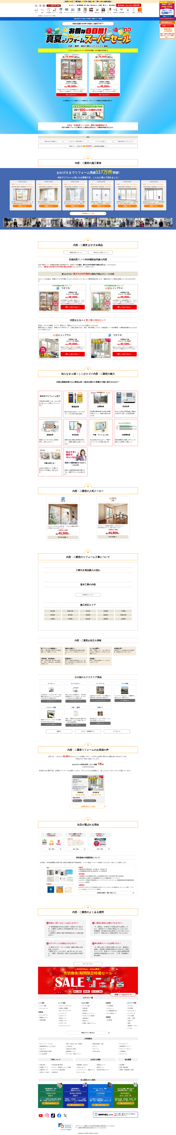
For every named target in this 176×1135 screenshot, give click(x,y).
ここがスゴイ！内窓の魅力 (75, 141)
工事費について (44, 1067)
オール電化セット (112, 1013)
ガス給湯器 (110, 1005)
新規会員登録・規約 (98, 1044)
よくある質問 (43, 1053)
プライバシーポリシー (125, 1049)
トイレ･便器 (43, 1005)
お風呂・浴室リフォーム (89, 1023)
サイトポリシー (124, 1044)
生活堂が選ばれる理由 (46, 1051)
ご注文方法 (69, 1046)
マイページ (96, 1049)
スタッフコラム (81, 1072)
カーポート (131, 1005)
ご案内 (87, 5)
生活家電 (109, 1020)
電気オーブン (62, 1018)
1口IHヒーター (63, 1020)
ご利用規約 (122, 1051)
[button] (65, 1127)
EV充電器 (130, 1008)
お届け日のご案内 (71, 1049)
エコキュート (110, 1008)
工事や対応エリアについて (125, 141)
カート (106, 5)
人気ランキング (81, 1067)
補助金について (101, 1065)
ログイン (73, 5)
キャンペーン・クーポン (46, 1044)
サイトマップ (123, 1053)
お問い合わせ (96, 1051)
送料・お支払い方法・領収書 (74, 1044)
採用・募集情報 (124, 1067)
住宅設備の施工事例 (57, 1065)
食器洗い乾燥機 (63, 1008)
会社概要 (122, 1065)
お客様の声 (55, 1072)
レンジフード (62, 1013)
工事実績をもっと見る (88, 213)
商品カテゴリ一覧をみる (88, 1032)
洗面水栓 (85, 1008)
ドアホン (116, 731)
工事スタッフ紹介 (44, 1072)
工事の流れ (43, 1065)
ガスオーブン (62, 1015)
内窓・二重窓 (131, 1018)
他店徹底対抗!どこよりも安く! (48, 1046)
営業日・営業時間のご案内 (127, 1069)
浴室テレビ (86, 1020)
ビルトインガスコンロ (65, 1005)
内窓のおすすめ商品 (50, 141)
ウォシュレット (44, 1008)
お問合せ (113, 5)
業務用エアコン (44, 1017)
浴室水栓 (85, 1010)
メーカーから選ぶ (100, 141)
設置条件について (87, 594)
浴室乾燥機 (43, 1020)
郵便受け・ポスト (133, 1025)
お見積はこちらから (167, 25)
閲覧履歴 (80, 5)
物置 (58, 731)
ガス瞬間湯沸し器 (112, 1010)
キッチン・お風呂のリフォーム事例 (61, 1067)
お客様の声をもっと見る (88, 806)
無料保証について (71, 1051)
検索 (100, 5)
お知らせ (94, 5)
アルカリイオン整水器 (89, 1015)
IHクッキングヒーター (65, 1010)
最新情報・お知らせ (82, 1065)
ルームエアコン (44, 1015)
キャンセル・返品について (73, 1053)
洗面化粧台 (86, 1018)
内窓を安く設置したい (99, 252)
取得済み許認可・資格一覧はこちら (106, 892)
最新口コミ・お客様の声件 (87, 146)
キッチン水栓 (86, 1005)
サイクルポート (132, 1010)
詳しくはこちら (87, 963)
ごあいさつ (43, 1049)
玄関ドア (130, 1020)
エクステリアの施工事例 (58, 1069)
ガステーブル (62, 1023)
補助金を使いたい (75, 252)
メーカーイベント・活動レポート (86, 1069)
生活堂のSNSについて (103, 1069)
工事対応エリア (44, 1069)
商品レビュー (100, 1067)
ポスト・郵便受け (87, 731)
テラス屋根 (131, 1015)
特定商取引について (125, 1046)
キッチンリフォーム (64, 1025)
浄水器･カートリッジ (88, 1013)
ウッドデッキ (131, 1013)
